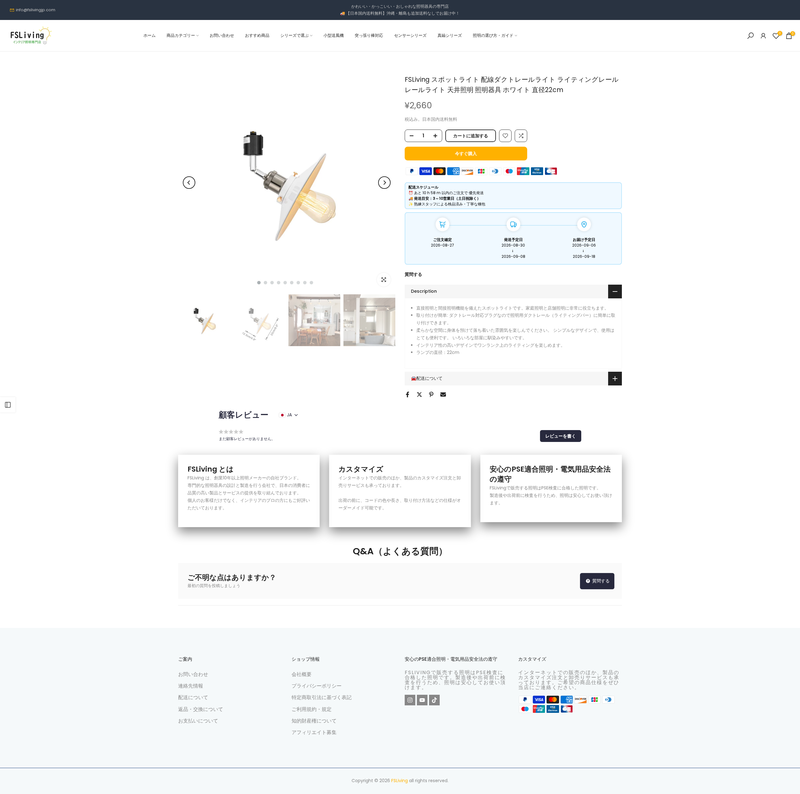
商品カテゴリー (181, 35)
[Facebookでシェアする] (407, 394)
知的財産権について (314, 720)
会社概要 (302, 674)
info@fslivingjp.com (35, 10)
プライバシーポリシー (317, 685)
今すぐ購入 (466, 153)
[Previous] (189, 182)
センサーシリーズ (410, 35)
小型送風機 (333, 35)
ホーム (149, 35)
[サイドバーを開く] (8, 405)
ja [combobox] (289, 415)
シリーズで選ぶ (294, 35)
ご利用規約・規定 (312, 709)
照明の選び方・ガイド (493, 35)
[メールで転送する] (443, 394)
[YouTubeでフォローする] (422, 700)
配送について (193, 697)
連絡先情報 (190, 685)
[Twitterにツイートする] (419, 394)
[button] (560, 436)
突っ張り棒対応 (369, 35)
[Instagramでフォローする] (410, 700)
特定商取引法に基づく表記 (322, 697)
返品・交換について (200, 709)
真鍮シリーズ (450, 35)
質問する (413, 274)
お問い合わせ (222, 35)
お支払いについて (198, 720)
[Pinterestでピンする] (431, 394)
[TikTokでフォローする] (434, 700)
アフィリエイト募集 (314, 732)
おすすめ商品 (257, 35)
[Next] (384, 182)
